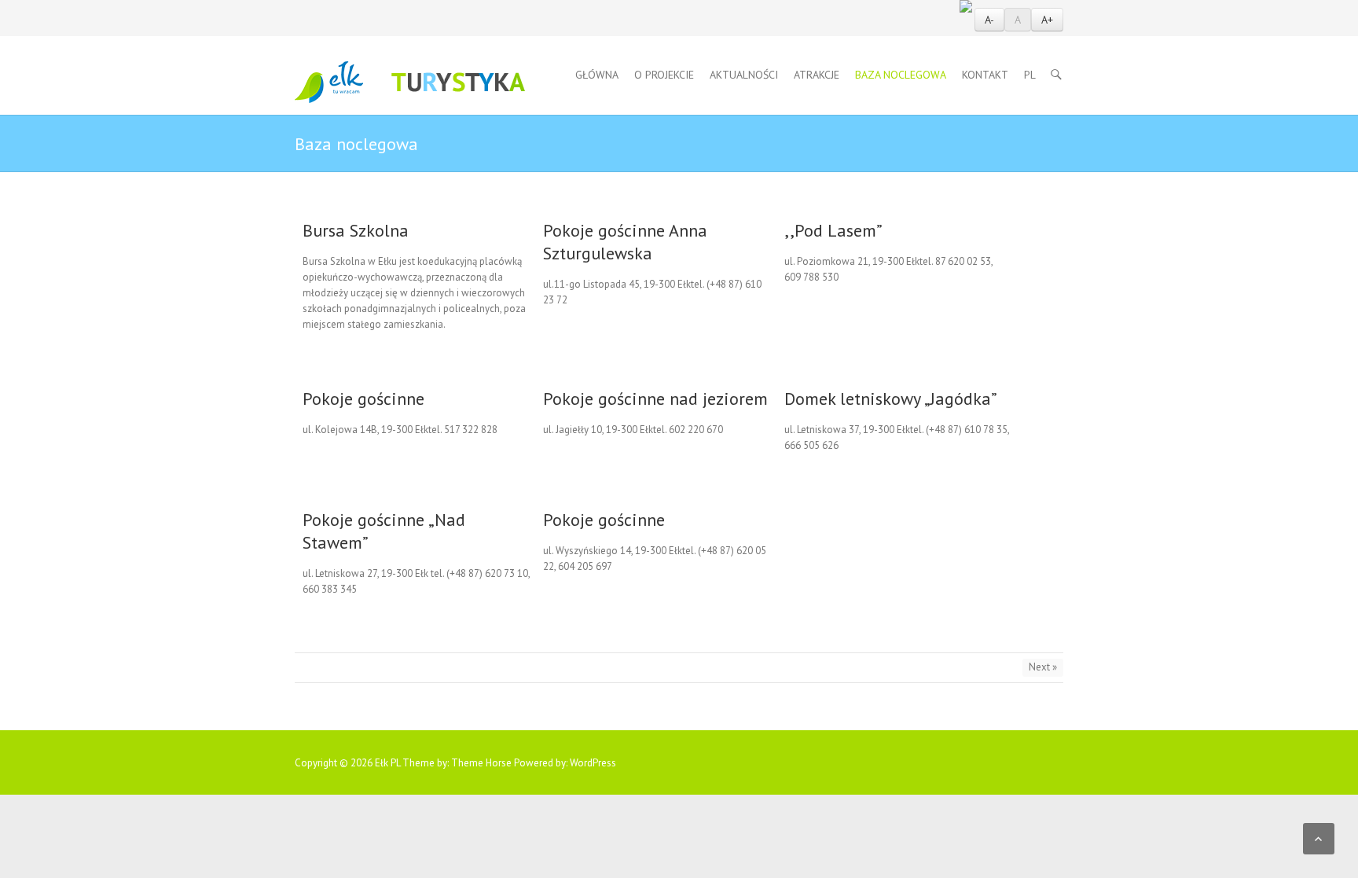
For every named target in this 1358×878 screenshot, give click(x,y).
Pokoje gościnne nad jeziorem (655, 399)
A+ (1047, 20)
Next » (1043, 667)
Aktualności (744, 75)
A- (989, 20)
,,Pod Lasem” (833, 230)
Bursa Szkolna (356, 230)
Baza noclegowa (900, 75)
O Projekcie (664, 75)
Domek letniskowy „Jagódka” (890, 399)
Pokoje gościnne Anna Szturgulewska (625, 241)
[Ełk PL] (410, 82)
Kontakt (985, 75)
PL (1030, 75)
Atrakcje (816, 75)
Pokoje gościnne (363, 399)
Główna (596, 75)
